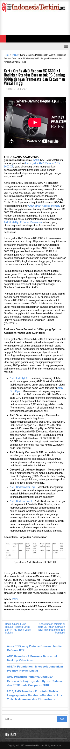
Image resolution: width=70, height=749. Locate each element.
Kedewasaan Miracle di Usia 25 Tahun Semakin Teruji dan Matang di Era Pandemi (51, 628)
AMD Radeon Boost (21, 501)
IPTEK (15, 599)
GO (62, 719)
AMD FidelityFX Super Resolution (23, 222)
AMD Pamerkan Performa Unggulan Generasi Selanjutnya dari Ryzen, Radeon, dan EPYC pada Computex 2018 (35, 680)
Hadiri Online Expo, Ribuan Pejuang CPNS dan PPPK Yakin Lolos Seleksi (18, 628)
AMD (36, 160)
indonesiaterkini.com (34, 745)
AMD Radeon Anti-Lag (22, 487)
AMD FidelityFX (19, 378)
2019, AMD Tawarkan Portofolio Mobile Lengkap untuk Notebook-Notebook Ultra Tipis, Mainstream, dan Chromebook (34, 695)
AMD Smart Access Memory (44, 205)
